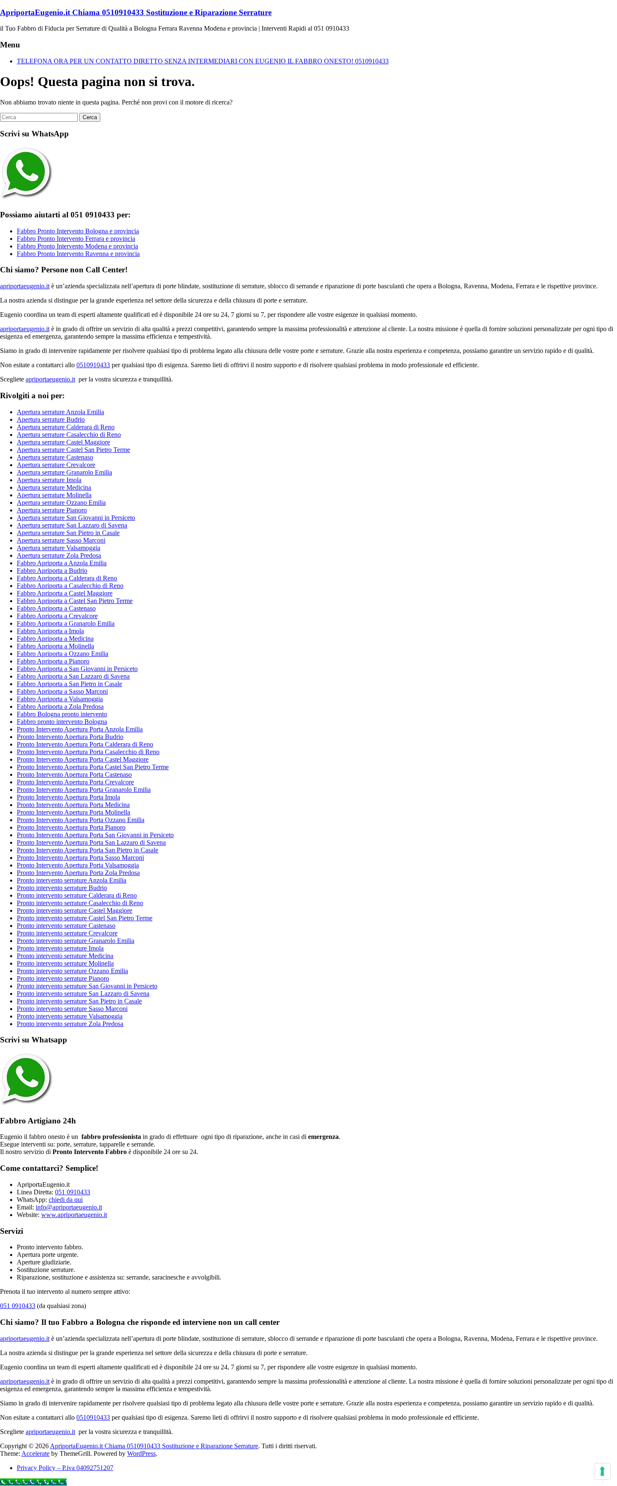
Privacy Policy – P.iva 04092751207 (65, 1467)
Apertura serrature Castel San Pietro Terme (73, 449)
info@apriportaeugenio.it (69, 1207)
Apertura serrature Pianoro (52, 510)
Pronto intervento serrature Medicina (65, 955)
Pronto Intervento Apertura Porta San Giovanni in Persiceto (95, 834)
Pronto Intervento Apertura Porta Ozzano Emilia (80, 819)
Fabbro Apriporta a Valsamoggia (60, 699)
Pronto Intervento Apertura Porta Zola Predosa (78, 872)
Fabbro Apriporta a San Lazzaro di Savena (73, 676)
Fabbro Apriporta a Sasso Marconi (62, 691)
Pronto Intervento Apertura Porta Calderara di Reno (85, 744)
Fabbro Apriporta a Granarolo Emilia (66, 623)
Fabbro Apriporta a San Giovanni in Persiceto (77, 668)
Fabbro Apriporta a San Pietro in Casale (69, 683)
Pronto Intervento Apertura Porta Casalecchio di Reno (88, 751)
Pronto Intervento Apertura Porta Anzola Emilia (80, 729)
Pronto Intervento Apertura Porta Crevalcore (75, 782)
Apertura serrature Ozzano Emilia (61, 502)
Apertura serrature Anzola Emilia (60, 411)
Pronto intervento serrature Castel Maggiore (74, 910)
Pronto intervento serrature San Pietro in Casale (79, 1001)
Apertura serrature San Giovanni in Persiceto (76, 517)
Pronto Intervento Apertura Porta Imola (68, 797)
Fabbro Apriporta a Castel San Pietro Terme (75, 600)
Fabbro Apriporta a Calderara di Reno (67, 578)
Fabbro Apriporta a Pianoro (53, 661)
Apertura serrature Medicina (54, 487)
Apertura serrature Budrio (51, 419)
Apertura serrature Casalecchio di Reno (69, 434)
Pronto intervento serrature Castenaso (66, 925)
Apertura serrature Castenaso (55, 457)
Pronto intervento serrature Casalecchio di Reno (80, 902)
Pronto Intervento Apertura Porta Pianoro (71, 827)
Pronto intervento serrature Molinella (65, 963)
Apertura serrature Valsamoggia (58, 547)
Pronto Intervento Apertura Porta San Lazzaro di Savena (91, 842)
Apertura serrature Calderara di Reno (66, 427)
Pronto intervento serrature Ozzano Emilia (72, 970)
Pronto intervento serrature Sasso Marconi (72, 1008)
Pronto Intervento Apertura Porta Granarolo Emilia (84, 789)
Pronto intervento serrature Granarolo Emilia (75, 940)
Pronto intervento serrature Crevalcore (67, 933)
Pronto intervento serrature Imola (60, 948)
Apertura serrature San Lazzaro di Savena (72, 525)
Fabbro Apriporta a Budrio (52, 570)
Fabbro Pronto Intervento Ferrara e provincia (76, 238)
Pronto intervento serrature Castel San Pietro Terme (84, 918)
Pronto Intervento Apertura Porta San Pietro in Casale (87, 850)
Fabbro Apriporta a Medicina (55, 638)
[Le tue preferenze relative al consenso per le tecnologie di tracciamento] (602, 1471)
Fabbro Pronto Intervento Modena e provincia (77, 246)
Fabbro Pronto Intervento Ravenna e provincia (78, 253)
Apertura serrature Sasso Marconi (61, 540)
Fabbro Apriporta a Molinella (55, 646)
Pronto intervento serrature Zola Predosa (70, 1023)
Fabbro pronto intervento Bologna (62, 721)
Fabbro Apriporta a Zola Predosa (60, 706)
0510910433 (93, 364)
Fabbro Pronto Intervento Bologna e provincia (78, 231)
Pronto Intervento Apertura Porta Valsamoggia (78, 865)
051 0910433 (72, 1192)
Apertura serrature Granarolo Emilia (64, 472)
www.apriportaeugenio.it (74, 1214)
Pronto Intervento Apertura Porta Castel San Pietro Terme (93, 766)
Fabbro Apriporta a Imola (50, 631)
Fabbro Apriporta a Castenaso (56, 608)
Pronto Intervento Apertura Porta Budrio (70, 736)
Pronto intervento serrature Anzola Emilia (71, 880)
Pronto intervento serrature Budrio (62, 887)
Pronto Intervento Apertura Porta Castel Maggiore (83, 759)
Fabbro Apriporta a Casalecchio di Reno (70, 585)
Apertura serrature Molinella (54, 495)
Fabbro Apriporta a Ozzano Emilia (62, 653)
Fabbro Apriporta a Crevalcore (57, 615)
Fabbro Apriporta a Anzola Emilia (62, 563)
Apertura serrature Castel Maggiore (63, 442)
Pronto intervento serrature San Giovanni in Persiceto (87, 986)
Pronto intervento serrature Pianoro (63, 978)
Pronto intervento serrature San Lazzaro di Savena (83, 993)
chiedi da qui (66, 1199)
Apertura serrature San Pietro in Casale (68, 532)
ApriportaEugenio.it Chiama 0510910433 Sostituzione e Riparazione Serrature (136, 12)
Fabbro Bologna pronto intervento (62, 714)
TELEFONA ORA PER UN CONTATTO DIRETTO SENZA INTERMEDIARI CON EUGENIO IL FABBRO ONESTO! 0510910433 (203, 61)
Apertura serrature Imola (49, 479)
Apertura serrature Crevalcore (56, 464)
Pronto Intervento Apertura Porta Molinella (73, 812)
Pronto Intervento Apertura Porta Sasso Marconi (80, 857)
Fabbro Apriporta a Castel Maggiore (64, 593)
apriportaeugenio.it (25, 286)
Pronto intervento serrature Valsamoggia (70, 1016)
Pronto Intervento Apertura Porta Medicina (73, 804)
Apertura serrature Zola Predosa (59, 555)
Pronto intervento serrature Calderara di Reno (77, 895)
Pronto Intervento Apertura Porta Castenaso (74, 774)
